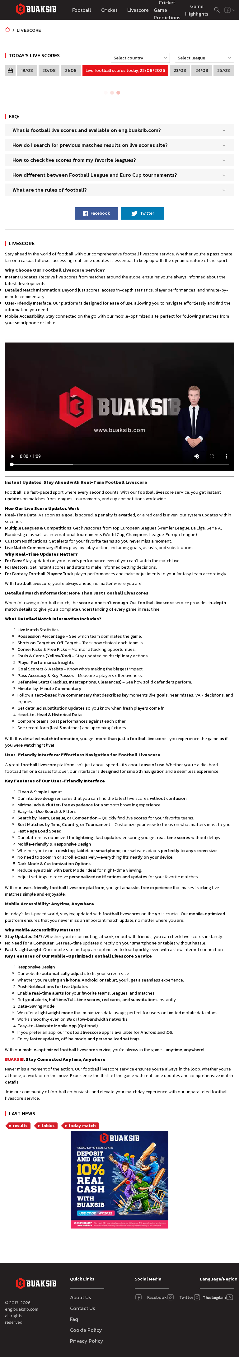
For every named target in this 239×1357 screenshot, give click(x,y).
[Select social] (230, 10)
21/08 (71, 70)
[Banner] (119, 1180)
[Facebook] (227, 10)
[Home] (7, 30)
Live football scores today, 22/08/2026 (125, 70)
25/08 (223, 70)
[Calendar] (10, 70)
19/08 (27, 70)
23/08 (180, 70)
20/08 (49, 70)
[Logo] (36, 10)
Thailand (210, 1297)
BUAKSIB (14, 1059)
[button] (138, 58)
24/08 (201, 70)
